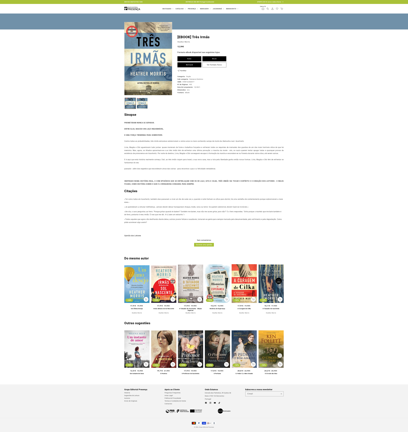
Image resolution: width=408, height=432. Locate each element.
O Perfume (217, 373)
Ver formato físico (214, 65)
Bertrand (189, 65)
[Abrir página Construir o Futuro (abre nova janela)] (184, 411)
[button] (167, 8)
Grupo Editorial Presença (206, 427)
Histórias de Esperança (217, 308)
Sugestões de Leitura (131, 395)
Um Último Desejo (137, 308)
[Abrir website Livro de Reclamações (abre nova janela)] (224, 411)
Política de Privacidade (173, 398)
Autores (127, 398)
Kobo (189, 59)
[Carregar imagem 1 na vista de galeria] (130, 103)
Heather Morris (183, 42)
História (127, 393)
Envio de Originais (130, 401)
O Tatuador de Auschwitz (271, 308)
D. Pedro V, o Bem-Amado (244, 373)
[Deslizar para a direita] (279, 286)
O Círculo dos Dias (271, 373)
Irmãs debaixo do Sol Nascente (163, 308)
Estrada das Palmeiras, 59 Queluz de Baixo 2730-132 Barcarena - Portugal (218, 396)
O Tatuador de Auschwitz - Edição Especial (190, 309)
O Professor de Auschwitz (190, 373)
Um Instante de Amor (137, 373)
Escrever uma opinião (204, 245)
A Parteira (163, 373)
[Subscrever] (281, 393)
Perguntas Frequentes (173, 393)
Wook (214, 59)
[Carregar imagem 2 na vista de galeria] (142, 103)
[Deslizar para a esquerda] (128, 286)
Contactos (168, 404)
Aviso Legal (169, 395)
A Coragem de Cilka (244, 308)
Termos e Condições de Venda (175, 401)
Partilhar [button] (183, 71)
